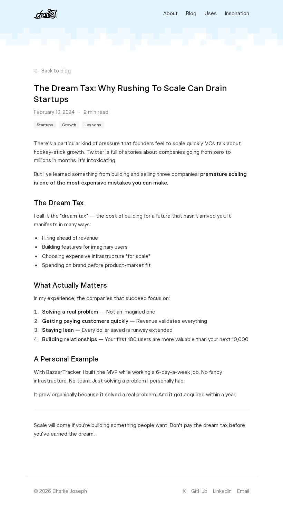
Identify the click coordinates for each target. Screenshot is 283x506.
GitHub (199, 491)
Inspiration (237, 14)
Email (243, 491)
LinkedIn (222, 491)
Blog (191, 14)
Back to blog (56, 71)
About (170, 14)
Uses (211, 14)
